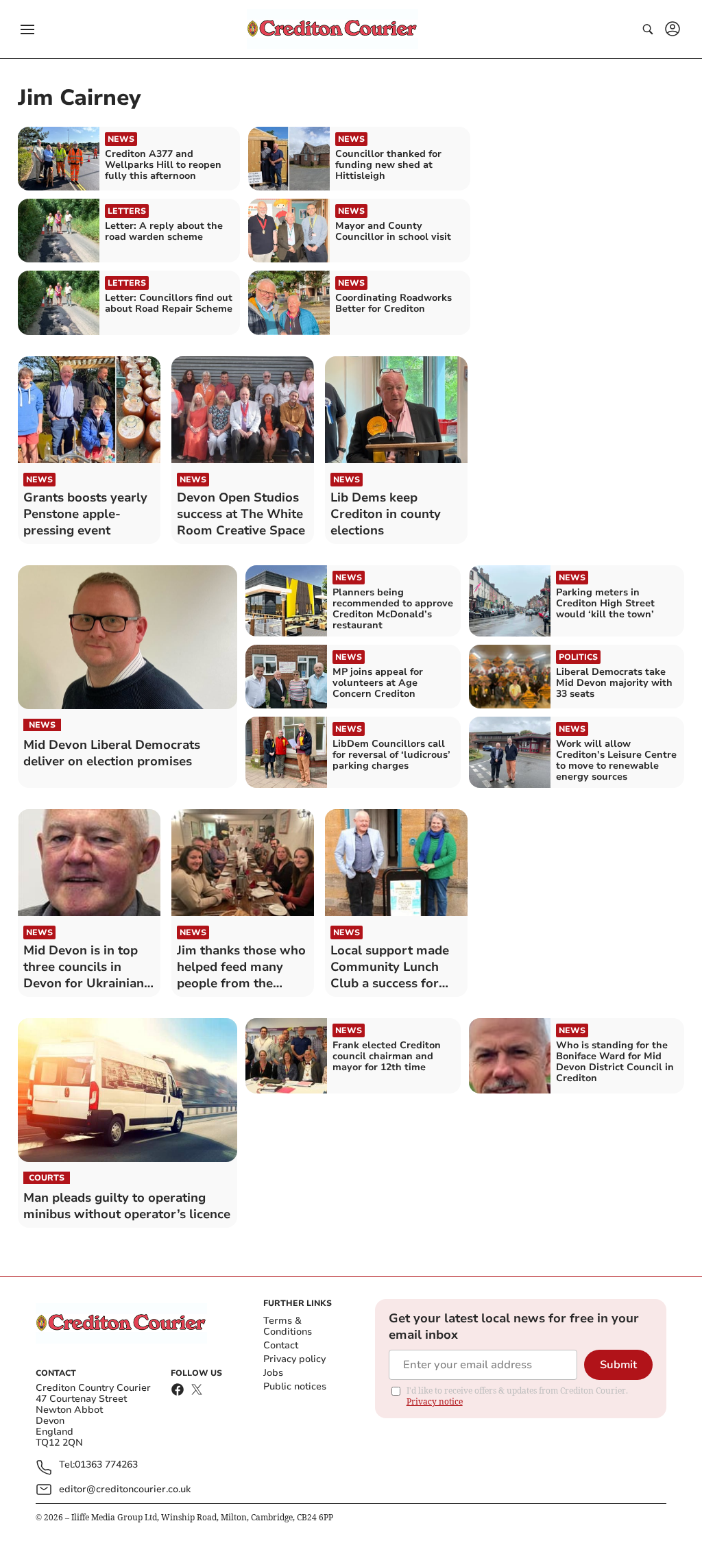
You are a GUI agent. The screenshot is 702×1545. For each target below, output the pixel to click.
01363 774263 (106, 1465)
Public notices (294, 1386)
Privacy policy (294, 1358)
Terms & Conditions (287, 1326)
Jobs (273, 1372)
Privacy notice (435, 1401)
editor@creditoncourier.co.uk (125, 1489)
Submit (618, 1364)
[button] (27, 29)
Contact (280, 1345)
